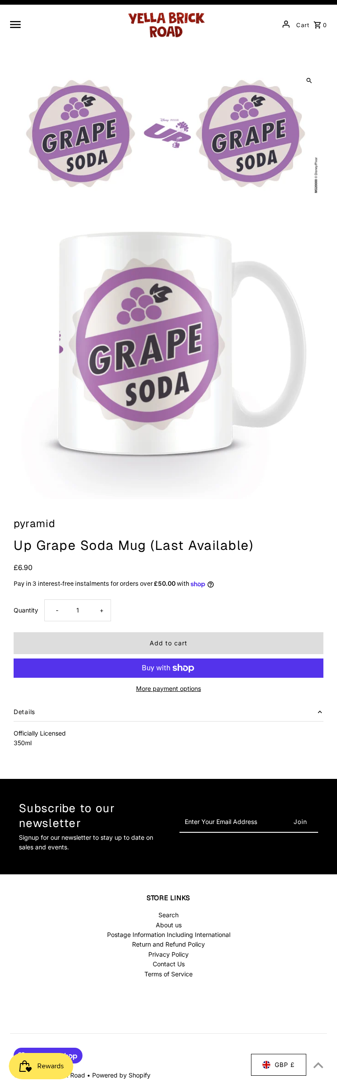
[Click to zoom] (309, 81)
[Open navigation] (64, 24)
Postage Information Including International (168, 934)
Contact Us (169, 964)
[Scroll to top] (318, 1065)
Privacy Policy (168, 954)
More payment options (168, 688)
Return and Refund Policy (168, 944)
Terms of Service (168, 974)
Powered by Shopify (121, 1075)
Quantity (26, 610)
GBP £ (285, 1064)
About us (169, 925)
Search (168, 915)
